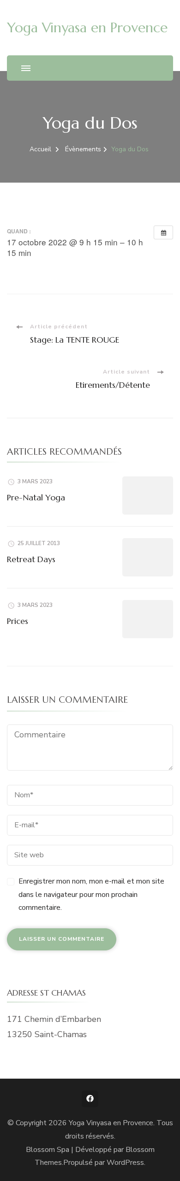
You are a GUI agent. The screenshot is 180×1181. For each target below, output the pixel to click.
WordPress (125, 1162)
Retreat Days (31, 559)
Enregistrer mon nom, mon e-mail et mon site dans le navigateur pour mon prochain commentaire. (91, 894)
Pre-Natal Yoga (36, 497)
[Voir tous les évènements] (163, 232)
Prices (17, 621)
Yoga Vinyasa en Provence (87, 27)
